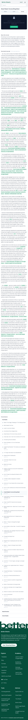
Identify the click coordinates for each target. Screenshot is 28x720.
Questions (3, 670)
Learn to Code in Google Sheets (19, 657)
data (8, 120)
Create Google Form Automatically (13, 263)
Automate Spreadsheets (18, 668)
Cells (8, 125)
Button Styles (19, 171)
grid (20, 96)
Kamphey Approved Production (16, 717)
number (6, 285)
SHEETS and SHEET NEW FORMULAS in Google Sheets (13, 411)
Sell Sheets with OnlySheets (5, 710)
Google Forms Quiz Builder (20, 712)
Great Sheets (5, 615)
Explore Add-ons (19, 691)
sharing (12, 400)
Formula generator (5, 691)
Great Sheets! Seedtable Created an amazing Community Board (13, 149)
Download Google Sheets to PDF (5, 699)
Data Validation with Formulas (12, 128)
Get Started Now (9, 645)
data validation (22, 133)
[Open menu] (25, 2)
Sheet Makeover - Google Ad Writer (9, 316)
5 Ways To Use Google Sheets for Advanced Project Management (13, 110)
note (10, 219)
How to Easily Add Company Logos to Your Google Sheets (13, 170)
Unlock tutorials (14, 26)
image (6, 145)
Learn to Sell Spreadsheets (18, 673)
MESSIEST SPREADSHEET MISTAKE (13, 193)
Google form (19, 248)
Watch (5, 11)
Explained (3, 672)
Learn (14, 11)
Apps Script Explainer (6, 695)
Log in (21, 2)
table (14, 138)
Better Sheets (6, 2)
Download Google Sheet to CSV (5, 704)
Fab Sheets (4, 419)
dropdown (22, 246)
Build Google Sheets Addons (20, 706)
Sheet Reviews (5, 611)
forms (22, 118)
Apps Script (4, 667)
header (12, 97)
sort (17, 190)
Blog (2, 660)
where (23, 167)
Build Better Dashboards (18, 662)
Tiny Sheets (18, 699)
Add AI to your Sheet (6, 676)
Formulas (3, 663)
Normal (22, 11)
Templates (4, 657)
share (21, 91)
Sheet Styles (18, 695)
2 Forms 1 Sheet (22, 316)
